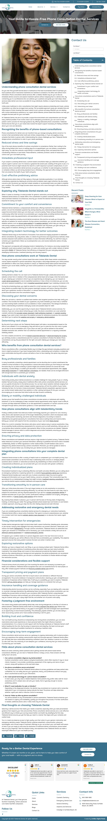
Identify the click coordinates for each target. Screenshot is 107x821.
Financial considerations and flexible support (86, 153)
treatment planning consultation (53, 479)
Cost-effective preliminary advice (88, 81)
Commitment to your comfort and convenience (87, 87)
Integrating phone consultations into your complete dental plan (88, 133)
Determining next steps (85, 106)
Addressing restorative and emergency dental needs (87, 143)
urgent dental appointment (10, 281)
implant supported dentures (36, 336)
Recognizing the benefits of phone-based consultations (88, 72)
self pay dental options (14, 582)
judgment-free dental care (48, 606)
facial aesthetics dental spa (50, 473)
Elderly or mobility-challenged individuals (87, 120)
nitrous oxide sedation (26, 223)
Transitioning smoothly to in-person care (90, 139)
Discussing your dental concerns (88, 103)
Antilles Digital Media (98, 819)
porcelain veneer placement (25, 313)
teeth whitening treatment (43, 313)
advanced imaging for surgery (57, 336)
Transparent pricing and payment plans (90, 157)
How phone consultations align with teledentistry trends (86, 125)
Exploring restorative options (87, 150)
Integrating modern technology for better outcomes (89, 92)
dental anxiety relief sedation (23, 497)
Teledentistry (18, 528)
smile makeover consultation (29, 371)
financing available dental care (39, 569)
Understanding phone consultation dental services (88, 67)
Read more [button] (56, 778)
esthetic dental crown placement (33, 515)
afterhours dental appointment (12, 533)
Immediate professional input (86, 78)
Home (30, 7)
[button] (7, 736)
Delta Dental (54, 421)
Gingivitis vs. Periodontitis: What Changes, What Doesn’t (94, 212)
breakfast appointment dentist (38, 283)
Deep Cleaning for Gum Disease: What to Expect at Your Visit (94, 199)
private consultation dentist (55, 492)
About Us (40, 7)
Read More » (87, 205)
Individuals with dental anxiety (87, 117)
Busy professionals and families (87, 114)
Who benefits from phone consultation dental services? (87, 110)
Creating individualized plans (86, 137)
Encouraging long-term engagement (89, 170)
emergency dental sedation (46, 317)
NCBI (11, 250)
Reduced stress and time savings (87, 75)
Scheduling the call (83, 101)
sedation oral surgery (28, 317)
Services (53, 7)
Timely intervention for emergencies (88, 147)
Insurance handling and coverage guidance (88, 161)
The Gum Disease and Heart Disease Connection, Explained (95, 224)
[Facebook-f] (2, 814)
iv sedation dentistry (41, 223)
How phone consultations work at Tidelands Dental (89, 97)
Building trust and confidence (87, 167)
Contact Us (66, 7)
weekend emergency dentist (34, 533)
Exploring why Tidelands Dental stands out (89, 84)
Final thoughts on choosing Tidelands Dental (87, 179)
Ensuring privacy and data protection (89, 129)
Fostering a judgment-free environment (88, 165)
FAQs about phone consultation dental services (87, 174)
